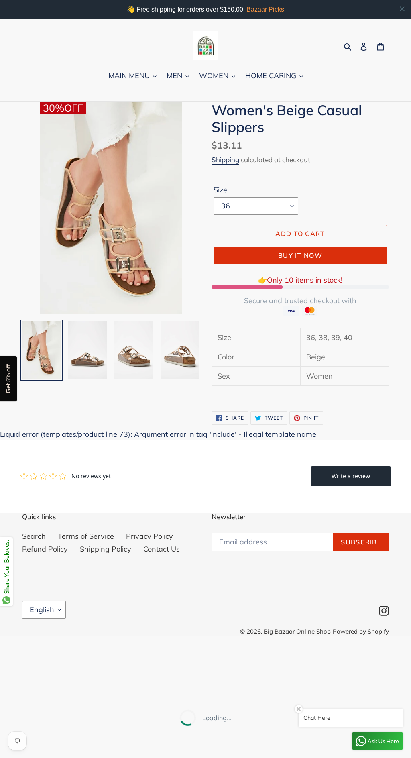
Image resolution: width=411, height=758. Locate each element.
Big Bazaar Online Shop (297, 631)
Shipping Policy (105, 549)
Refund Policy (45, 549)
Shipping (225, 159)
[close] (402, 9)
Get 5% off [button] (8, 379)
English (42, 609)
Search (34, 536)
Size (220, 189)
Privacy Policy (149, 536)
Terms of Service (86, 536)
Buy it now (300, 255)
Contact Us (161, 549)
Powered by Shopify (361, 631)
